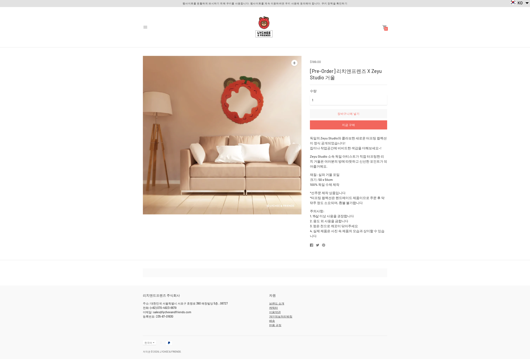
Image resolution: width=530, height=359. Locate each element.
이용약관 (275, 312)
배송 (272, 321)
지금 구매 (348, 125)
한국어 (148, 342)
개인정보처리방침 (280, 316)
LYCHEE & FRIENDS (170, 351)
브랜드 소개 (276, 303)
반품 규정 (275, 325)
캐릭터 (273, 307)
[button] (520, 2)
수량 (313, 91)
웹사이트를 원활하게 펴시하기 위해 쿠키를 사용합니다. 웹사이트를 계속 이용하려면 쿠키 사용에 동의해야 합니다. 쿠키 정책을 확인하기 (265, 3)
